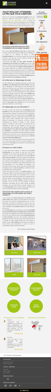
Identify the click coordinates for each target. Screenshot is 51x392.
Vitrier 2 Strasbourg (7, 355)
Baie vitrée (11, 362)
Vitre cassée (5, 362)
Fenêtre (4, 363)
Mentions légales (6, 371)
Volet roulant (9, 363)
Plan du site (5, 369)
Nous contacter (6, 372)
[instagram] (8, 379)
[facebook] (4, 379)
